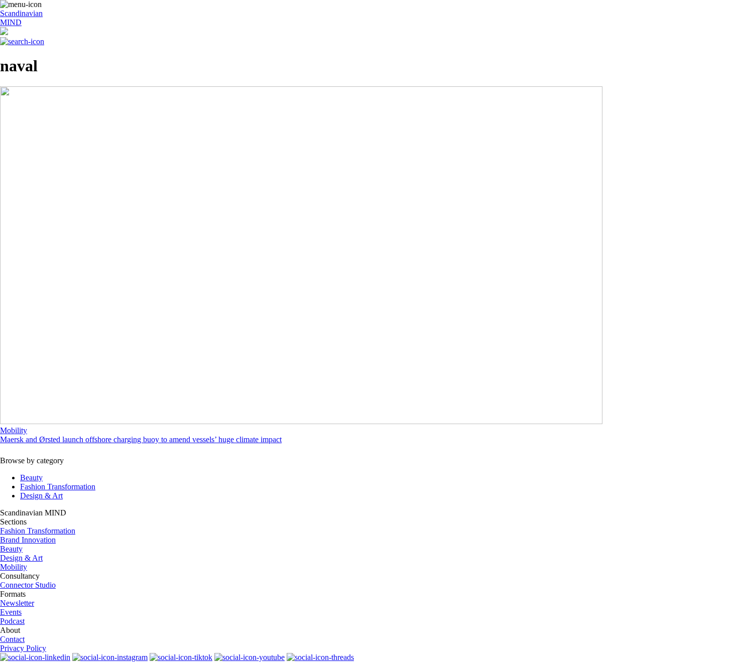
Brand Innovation (28, 540)
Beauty (31, 477)
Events (11, 612)
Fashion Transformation (57, 486)
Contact (12, 639)
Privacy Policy (23, 648)
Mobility (13, 567)
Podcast (12, 621)
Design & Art (41, 495)
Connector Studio (28, 585)
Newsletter (17, 603)
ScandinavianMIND (21, 18)
